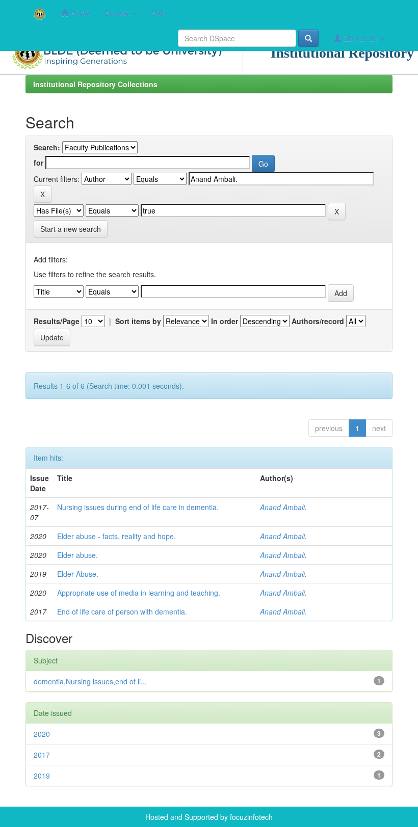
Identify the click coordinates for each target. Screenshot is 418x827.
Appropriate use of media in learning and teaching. (138, 593)
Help (158, 13)
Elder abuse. (77, 555)
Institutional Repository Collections (95, 84)
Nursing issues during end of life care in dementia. (138, 507)
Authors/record (318, 321)
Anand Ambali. (283, 507)
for (38, 162)
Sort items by (138, 321)
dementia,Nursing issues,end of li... (90, 681)
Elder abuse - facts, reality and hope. (116, 536)
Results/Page (57, 321)
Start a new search (70, 229)
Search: (47, 147)
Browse (118, 13)
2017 (42, 755)
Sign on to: (360, 38)
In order (224, 321)
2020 (42, 734)
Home (79, 13)
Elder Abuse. (77, 574)
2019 (42, 775)
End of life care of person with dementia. (122, 611)
